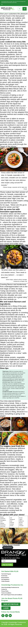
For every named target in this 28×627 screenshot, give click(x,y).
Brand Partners (5, 577)
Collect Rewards (5, 581)
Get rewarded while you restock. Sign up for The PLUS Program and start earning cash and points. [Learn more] (13, 2)
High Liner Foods (10, 72)
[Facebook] (2, 615)
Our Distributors (5, 579)
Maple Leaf (16, 233)
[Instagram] (6, 615)
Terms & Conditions (6, 592)
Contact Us (4, 589)
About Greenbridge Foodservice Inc (10, 587)
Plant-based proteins (8, 325)
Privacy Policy (4, 591)
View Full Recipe (8, 547)
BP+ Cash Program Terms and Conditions (11, 594)
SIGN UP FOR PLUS (10, 604)
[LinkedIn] (10, 615)
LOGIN (5, 608)
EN (1, 4)
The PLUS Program (6, 574)
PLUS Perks (4, 575)
